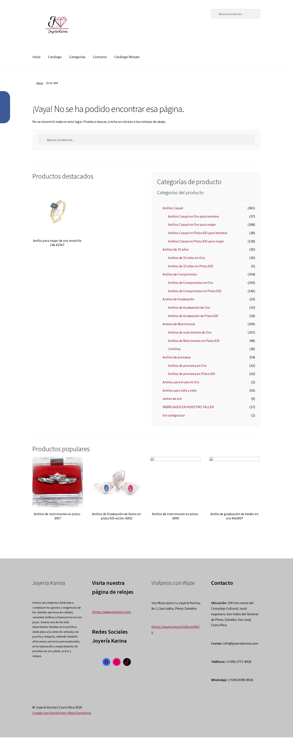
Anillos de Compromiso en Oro (190, 282)
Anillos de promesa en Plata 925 (191, 374)
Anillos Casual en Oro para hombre (193, 216)
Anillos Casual (173, 208)
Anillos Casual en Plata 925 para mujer (196, 241)
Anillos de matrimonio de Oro (189, 332)
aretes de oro (172, 398)
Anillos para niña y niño (180, 390)
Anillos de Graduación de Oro (189, 307)
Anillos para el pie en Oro (181, 382)
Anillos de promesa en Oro (187, 365)
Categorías (77, 57)
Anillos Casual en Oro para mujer (192, 224)
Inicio (36, 57)
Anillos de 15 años (176, 249)
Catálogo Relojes (127, 57)
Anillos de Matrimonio (179, 324)
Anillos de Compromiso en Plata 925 (194, 291)
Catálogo (55, 57)
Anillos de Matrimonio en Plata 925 (194, 340)
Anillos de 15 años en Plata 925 (190, 266)
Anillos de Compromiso (180, 274)
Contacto (100, 57)
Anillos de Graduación (178, 299)
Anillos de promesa (177, 357)
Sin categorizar (174, 415)
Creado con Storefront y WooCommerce (61, 713)
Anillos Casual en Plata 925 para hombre (197, 233)
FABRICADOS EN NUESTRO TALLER (188, 407)
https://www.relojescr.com (111, 612)
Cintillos (174, 349)
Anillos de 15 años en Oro (186, 258)
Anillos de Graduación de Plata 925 (193, 316)
